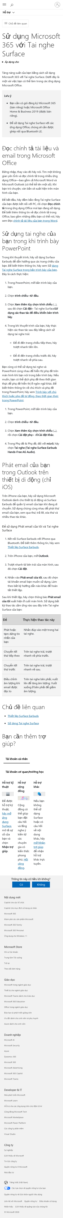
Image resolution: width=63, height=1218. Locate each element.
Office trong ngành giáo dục (16, 1007)
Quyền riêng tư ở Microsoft (15, 1167)
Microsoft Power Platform (15, 1123)
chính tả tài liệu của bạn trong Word (35, 220)
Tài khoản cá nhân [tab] (17, 759)
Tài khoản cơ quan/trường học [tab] (25, 771)
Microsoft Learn (11, 1100)
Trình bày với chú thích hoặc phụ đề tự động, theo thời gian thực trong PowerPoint (30, 396)
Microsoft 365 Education (14, 1001)
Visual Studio (9, 1134)
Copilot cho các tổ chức (14, 902)
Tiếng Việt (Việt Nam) (18, 1182)
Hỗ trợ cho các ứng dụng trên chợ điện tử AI (23, 1106)
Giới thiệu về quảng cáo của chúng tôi (31, 1206)
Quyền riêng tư (30, 1201)
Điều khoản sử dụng (48, 1201)
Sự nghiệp (8, 1150)
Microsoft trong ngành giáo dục (17, 984)
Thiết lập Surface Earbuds (23, 547)
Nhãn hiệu (8, 1206)
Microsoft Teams (11, 1079)
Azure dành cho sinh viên (14, 1023)
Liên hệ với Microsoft (13, 1201)
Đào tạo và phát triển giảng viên (18, 1012)
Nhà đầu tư (9, 1172)
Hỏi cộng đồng (23, 864)
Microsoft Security (12, 1045)
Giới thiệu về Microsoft (14, 1155)
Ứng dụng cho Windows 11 (15, 936)
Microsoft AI (9, 1040)
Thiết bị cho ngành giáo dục (16, 990)
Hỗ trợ (7, 12)
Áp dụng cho (12, 61)
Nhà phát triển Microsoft (14, 1095)
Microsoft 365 (10, 913)
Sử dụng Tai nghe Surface (23, 723)
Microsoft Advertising (13, 1067)
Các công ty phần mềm (13, 1128)
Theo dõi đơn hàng (12, 968)
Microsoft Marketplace (13, 1117)
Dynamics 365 (10, 1056)
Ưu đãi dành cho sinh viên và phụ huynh (21, 1018)
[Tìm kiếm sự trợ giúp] (12, 4)
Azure (6, 1051)
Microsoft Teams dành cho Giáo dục (19, 996)
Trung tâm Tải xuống (13, 957)
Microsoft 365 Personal (14, 930)
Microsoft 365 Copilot (13, 1073)
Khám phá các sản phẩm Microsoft (18, 919)
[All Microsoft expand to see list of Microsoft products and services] (4, 5)
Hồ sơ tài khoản (11, 952)
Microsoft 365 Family (13, 924)
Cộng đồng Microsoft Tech (15, 1111)
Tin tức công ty (10, 1161)
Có (21, 884)
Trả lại (7, 963)
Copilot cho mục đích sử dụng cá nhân (20, 908)
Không (41, 884)
